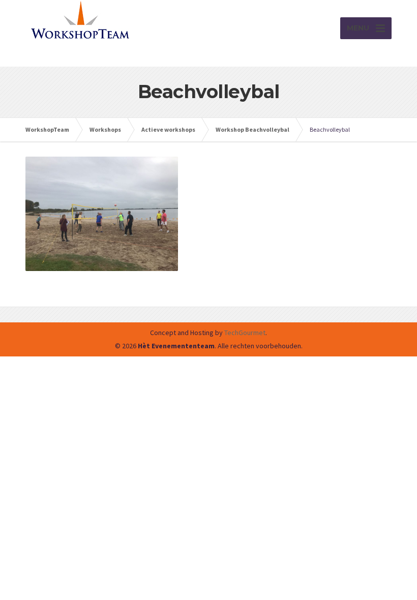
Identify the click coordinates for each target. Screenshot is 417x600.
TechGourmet (244, 332)
